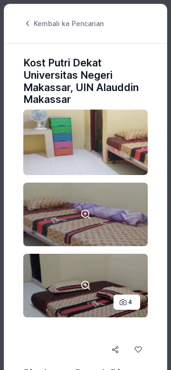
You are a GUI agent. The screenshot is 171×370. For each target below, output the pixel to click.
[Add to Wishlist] (138, 349)
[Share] (115, 349)
